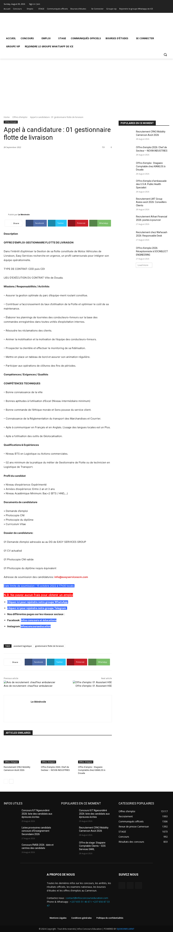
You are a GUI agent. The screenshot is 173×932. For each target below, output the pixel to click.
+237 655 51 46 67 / (81, 901)
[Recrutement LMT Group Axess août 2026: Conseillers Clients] (126, 202)
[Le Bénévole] (6, 214)
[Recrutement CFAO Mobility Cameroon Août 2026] (21, 751)
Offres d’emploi (19, 117)
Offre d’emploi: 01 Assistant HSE (94, 685)
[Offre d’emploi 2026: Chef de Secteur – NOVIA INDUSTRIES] (58, 751)
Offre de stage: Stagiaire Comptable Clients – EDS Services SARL (92, 846)
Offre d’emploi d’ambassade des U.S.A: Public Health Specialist (151, 184)
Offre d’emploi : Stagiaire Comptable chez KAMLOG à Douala (91, 770)
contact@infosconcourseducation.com (87, 898)
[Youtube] (167, 9)
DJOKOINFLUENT (125, 928)
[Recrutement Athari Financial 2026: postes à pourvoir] (126, 220)
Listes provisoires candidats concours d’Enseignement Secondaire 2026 (36, 831)
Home (7, 117)
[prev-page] (6, 781)
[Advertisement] (86, 84)
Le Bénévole (24, 214)
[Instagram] (163, 9)
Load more (143, 265)
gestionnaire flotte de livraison (49, 646)
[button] (165, 55)
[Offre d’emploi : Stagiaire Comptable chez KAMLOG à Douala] (95, 751)
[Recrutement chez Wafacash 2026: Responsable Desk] (126, 236)
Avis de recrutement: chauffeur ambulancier (28, 685)
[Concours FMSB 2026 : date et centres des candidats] (11, 848)
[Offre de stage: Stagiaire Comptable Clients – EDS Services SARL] (68, 846)
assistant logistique (23, 646)
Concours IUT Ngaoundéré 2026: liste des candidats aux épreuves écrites (37, 813)
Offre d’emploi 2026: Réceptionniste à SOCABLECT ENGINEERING (152, 251)
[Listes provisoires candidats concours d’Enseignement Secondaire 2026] (11, 831)
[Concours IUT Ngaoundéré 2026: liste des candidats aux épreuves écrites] (11, 814)
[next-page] (11, 781)
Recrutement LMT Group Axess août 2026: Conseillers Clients (151, 202)
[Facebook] (158, 9)
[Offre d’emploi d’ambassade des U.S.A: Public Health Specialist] (126, 184)
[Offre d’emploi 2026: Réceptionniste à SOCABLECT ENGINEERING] (126, 251)
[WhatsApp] (138, 885)
